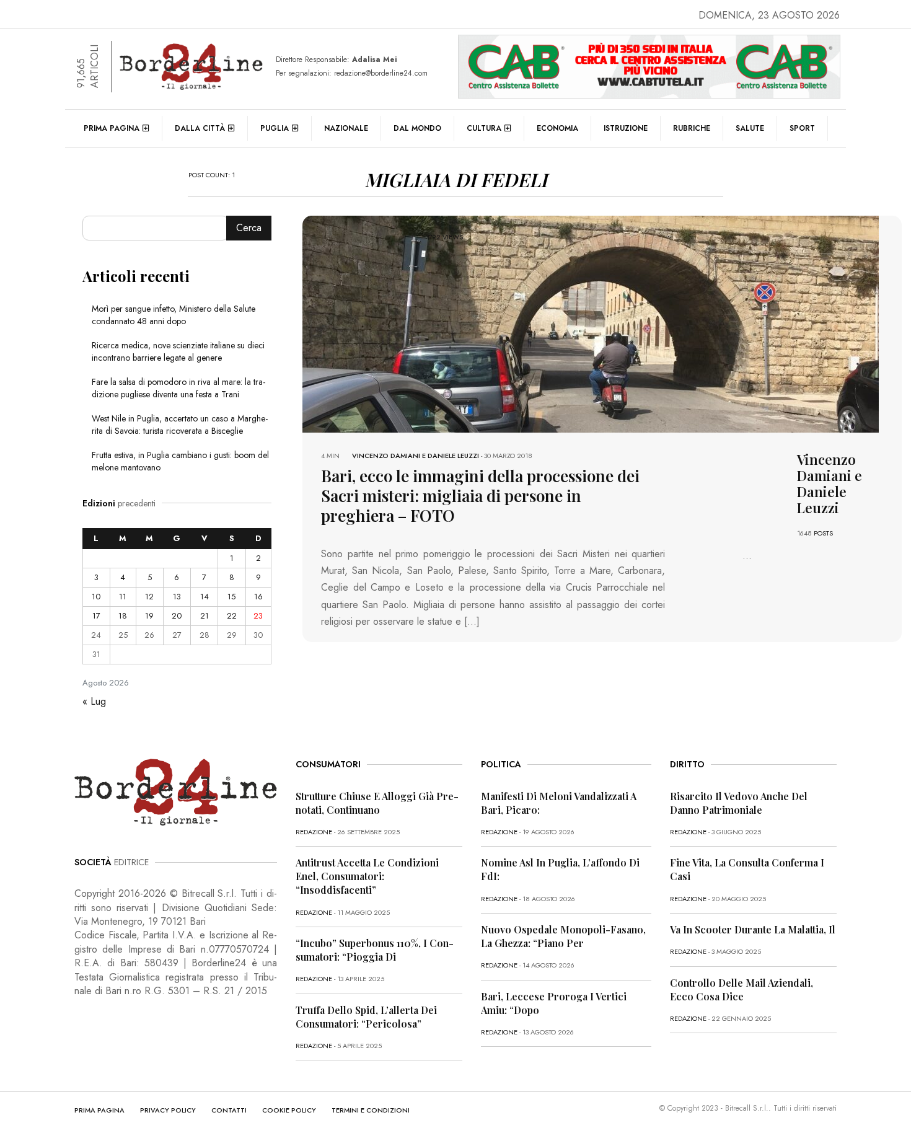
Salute (750, 128)
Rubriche (691, 128)
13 (177, 596)
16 (258, 596)
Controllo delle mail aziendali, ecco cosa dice (741, 989)
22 (232, 616)
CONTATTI (229, 1110)
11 (122, 596)
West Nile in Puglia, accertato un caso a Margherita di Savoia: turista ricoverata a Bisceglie (180, 424)
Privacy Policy (168, 1110)
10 (96, 596)
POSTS (823, 533)
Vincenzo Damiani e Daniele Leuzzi (415, 456)
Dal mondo (417, 128)
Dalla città (200, 128)
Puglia (274, 128)
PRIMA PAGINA (99, 1110)
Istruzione (626, 128)
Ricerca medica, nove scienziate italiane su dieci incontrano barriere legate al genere (178, 351)
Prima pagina (111, 128)
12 (149, 596)
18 (122, 616)
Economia (557, 128)
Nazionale (346, 128)
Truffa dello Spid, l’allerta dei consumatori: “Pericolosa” (366, 1016)
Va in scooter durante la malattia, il (752, 929)
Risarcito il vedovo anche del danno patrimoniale (739, 803)
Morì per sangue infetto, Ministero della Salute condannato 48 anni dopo (173, 314)
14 (204, 596)
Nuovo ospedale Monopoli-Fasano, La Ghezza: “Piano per (563, 936)
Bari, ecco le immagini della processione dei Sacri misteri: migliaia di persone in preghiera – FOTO (480, 495)
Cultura (484, 128)
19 (149, 616)
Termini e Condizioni (371, 1110)
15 (231, 596)
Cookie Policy (289, 1110)
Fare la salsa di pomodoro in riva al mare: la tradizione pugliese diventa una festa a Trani (178, 388)
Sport (802, 128)
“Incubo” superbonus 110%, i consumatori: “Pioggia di (375, 950)
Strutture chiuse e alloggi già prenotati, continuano (377, 803)
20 (177, 616)
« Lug (94, 701)
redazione (314, 832)
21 (204, 616)
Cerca (249, 228)
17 (96, 616)
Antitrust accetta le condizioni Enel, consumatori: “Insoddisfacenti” (367, 876)
